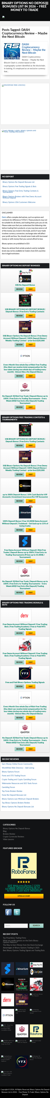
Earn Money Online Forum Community (17, 764)
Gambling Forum (8, 787)
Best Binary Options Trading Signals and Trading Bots (24, 950)
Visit (31, 289)
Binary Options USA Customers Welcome (19, 202)
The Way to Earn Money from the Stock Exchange (23, 945)
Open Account (24, 896)
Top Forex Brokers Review (12, 791)
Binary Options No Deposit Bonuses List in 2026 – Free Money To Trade (24, 7)
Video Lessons (8, 839)
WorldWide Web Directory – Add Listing (18, 768)
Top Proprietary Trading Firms (14, 938)
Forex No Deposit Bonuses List (14, 795)
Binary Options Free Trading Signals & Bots (19, 187)
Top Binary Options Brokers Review (16, 803)
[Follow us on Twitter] (16, 912)
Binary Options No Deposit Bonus (16, 829)
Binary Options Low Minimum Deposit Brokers (20, 799)
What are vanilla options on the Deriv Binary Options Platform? (20, 941)
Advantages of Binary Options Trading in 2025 (21, 948)
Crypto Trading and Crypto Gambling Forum (19, 780)
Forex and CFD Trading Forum (14, 776)
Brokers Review (9, 834)
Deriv (4, 217)
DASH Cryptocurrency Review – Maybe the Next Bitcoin (34, 48)
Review (19, 289)
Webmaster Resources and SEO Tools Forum (19, 783)
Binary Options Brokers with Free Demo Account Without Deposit (22, 197)
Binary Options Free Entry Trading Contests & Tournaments (20, 191)
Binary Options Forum (10, 772)
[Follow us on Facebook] (8, 912)
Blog (4, 831)
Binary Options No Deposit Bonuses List (18, 182)
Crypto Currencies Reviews (13, 837)
